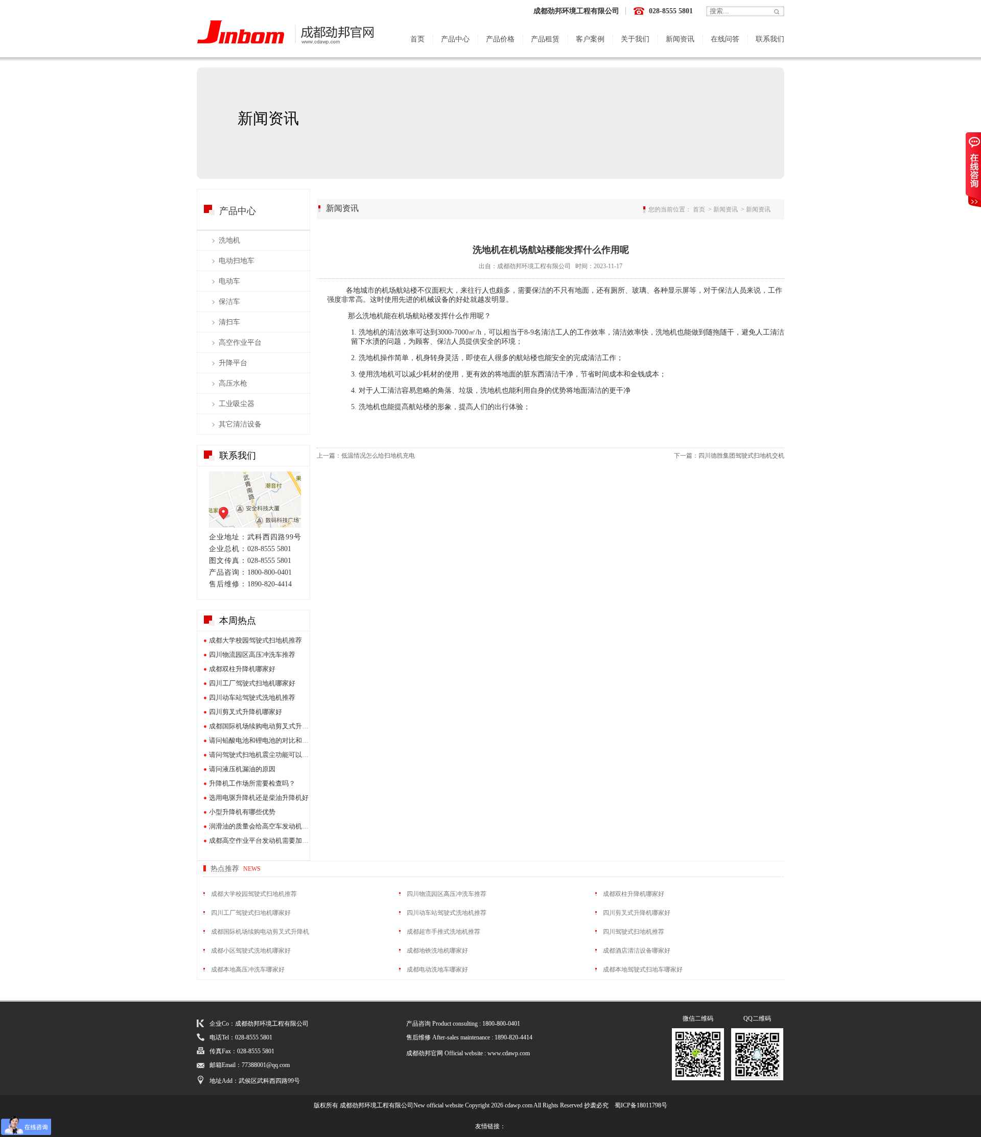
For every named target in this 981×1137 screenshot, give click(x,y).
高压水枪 (233, 383)
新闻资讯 (680, 39)
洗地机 (229, 240)
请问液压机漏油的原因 (242, 769)
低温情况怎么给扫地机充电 (378, 455)
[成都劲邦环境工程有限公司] (286, 33)
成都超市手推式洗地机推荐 (443, 931)
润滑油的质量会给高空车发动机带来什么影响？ (278, 826)
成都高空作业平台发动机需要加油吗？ (265, 840)
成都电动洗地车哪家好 (437, 969)
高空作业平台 (240, 342)
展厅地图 (255, 499)
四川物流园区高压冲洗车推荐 (252, 654)
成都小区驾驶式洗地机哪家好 (251, 950)
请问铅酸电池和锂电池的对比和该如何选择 (272, 740)
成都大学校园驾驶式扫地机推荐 (255, 640)
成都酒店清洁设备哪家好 (636, 950)
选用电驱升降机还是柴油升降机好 (259, 797)
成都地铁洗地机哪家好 (437, 950)
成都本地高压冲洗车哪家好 (248, 969)
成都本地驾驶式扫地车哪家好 (643, 969)
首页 (417, 39)
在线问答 (725, 39)
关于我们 (635, 39)
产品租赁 (545, 39)
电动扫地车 (236, 261)
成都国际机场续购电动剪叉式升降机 (262, 726)
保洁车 (229, 301)
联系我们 (770, 39)
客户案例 (590, 39)
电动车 (229, 281)
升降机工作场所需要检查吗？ (252, 783)
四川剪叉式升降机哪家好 (245, 712)
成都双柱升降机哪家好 (242, 669)
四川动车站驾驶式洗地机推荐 (252, 697)
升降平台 (233, 363)
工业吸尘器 (236, 404)
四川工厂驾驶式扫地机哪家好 (252, 683)
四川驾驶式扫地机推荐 (633, 931)
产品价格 (500, 39)
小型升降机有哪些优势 (242, 812)
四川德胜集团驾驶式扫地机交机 (741, 455)
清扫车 (229, 322)
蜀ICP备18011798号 (641, 1105)
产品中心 (455, 39)
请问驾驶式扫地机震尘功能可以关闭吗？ (269, 755)
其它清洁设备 (240, 424)
